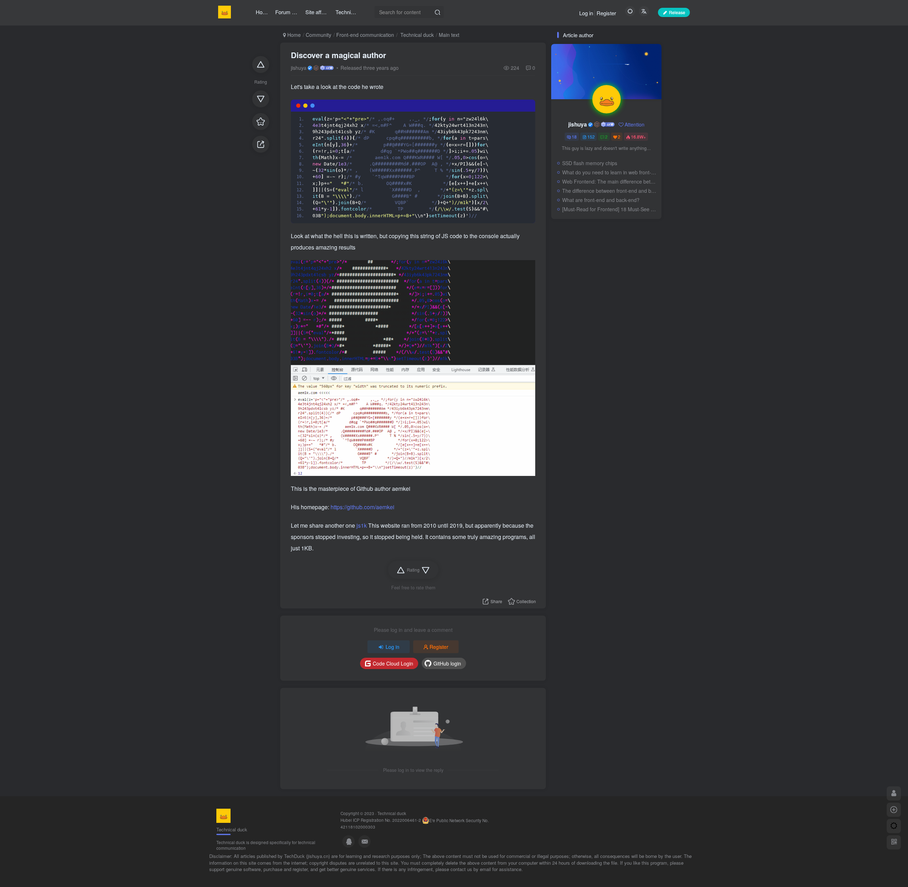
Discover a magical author (338, 55)
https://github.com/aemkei (362, 507)
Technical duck (416, 34)
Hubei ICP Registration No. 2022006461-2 (380, 820)
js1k (362, 525)
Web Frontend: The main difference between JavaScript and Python (610, 181)
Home (293, 34)
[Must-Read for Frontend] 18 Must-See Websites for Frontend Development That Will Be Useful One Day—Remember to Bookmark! (610, 209)
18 (574, 137)
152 (591, 137)
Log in (586, 13)
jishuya (298, 67)
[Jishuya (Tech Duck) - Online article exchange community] (223, 815)
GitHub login (447, 663)
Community (318, 34)
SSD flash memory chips (589, 163)
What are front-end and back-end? (601, 199)
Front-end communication (365, 34)
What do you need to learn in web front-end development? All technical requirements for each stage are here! (610, 172)
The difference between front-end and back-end (610, 190)
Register (606, 13)
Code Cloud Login (393, 663)
